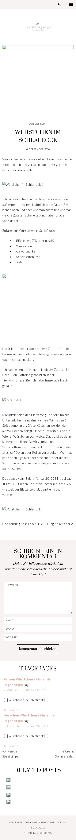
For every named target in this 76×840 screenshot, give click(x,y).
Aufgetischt (38, 123)
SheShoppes (44, 833)
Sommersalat (64, 756)
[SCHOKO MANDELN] (38, 787)
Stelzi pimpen (11, 756)
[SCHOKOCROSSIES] (38, 795)
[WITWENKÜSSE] (38, 802)
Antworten (11, 710)
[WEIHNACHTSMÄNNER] (38, 780)
